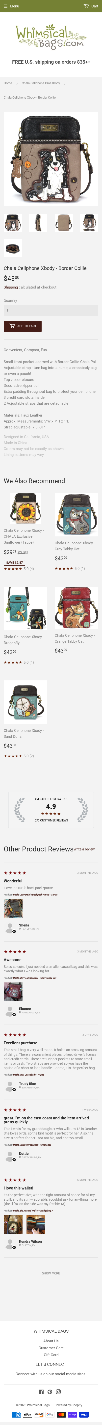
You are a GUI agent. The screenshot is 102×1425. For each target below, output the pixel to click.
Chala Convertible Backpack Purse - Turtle (35, 894)
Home (8, 83)
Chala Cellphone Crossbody (41, 83)
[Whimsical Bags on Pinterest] (49, 1392)
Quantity (10, 301)
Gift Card (51, 1355)
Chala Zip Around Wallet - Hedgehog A (33, 1210)
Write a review (84, 849)
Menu (14, 6)
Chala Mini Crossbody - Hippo (28, 1074)
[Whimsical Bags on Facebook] (41, 1392)
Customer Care (51, 1348)
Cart (94, 6)
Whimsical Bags (38, 1405)
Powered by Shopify (68, 1405)
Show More (51, 1273)
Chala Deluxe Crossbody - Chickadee (32, 1144)
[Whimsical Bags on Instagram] (58, 1392)
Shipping (11, 287)
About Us (51, 1341)
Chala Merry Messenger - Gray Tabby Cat (34, 977)
